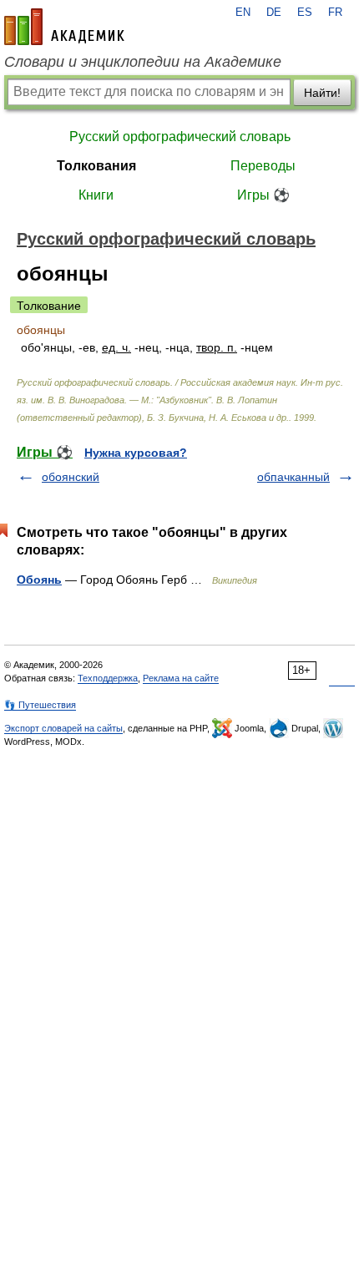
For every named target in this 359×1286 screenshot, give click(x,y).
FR (335, 12)
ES (304, 12)
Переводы (263, 166)
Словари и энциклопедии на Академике (142, 61)
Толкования (96, 166)
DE (273, 12)
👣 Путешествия (40, 705)
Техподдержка (108, 678)
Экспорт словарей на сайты (63, 728)
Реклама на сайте (181, 678)
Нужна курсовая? (135, 452)
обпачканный (293, 477)
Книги (96, 195)
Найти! (322, 92)
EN (242, 12)
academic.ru (64, 26)
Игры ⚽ (263, 195)
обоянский (70, 477)
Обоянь (39, 579)
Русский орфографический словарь (180, 136)
